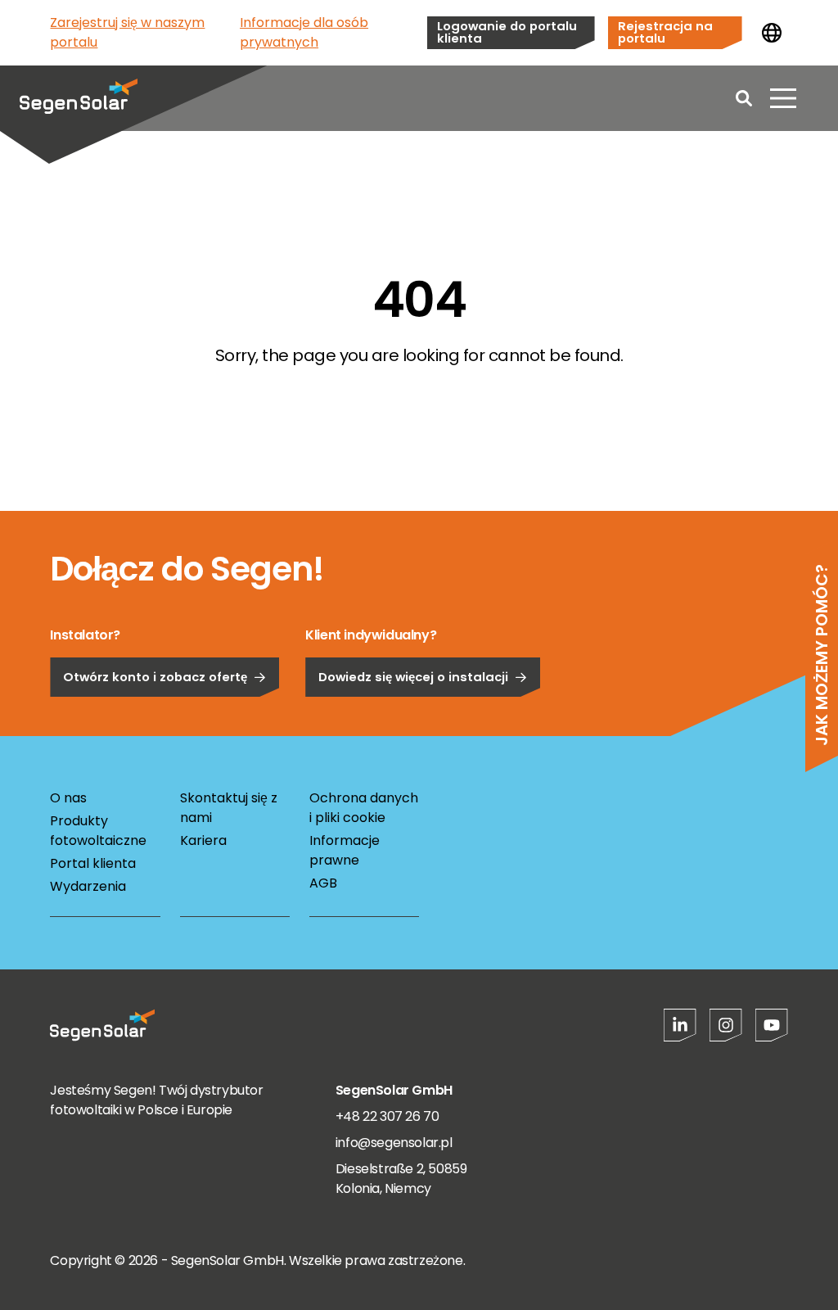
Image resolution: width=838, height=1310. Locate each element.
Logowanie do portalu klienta (507, 32)
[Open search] (744, 98)
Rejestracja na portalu (665, 32)
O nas (68, 797)
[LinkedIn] (680, 1025)
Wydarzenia (88, 886)
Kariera (203, 840)
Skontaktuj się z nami (228, 807)
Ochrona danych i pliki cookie (363, 807)
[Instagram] (726, 1025)
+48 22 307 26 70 (387, 1116)
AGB (323, 883)
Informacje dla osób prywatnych (304, 32)
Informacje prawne (344, 850)
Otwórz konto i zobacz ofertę (155, 676)
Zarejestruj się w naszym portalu (127, 32)
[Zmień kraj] (771, 32)
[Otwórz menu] (783, 98)
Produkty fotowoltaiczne (98, 830)
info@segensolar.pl (394, 1142)
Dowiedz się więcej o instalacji (413, 676)
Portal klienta (93, 863)
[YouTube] (771, 1025)
